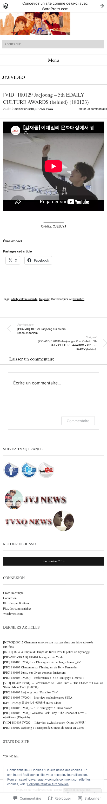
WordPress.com (13, 613)
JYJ (5, 77)
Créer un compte (13, 593)
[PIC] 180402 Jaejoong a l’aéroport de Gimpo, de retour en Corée (43, 727)
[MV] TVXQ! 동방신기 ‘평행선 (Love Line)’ (32, 702)
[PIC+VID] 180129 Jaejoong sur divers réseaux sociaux (41, 328)
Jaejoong (44, 299)
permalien (78, 299)
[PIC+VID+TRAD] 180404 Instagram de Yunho (33, 657)
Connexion (10, 598)
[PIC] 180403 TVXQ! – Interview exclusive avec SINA (37, 697)
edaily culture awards (24, 299)
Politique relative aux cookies (48, 784)
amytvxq (46, 108)
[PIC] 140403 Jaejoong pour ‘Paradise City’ (30, 692)
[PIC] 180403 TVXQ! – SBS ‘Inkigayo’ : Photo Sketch (37, 708)
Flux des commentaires (17, 608)
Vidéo (17, 77)
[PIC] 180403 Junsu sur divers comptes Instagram (34, 672)
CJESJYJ (59, 226)
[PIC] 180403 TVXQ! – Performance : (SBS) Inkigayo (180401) (43, 677)
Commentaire (78, 421)
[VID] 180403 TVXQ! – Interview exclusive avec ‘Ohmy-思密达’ (44, 722)
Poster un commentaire (92, 108)
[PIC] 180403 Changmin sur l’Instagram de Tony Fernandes (40, 667)
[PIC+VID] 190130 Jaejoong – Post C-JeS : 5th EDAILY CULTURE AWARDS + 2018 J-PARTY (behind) (67, 343)
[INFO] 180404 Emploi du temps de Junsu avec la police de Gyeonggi (46, 652)
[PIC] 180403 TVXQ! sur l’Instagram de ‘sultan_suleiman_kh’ (42, 662)
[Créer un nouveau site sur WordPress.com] (53, 6)
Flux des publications (16, 603)
